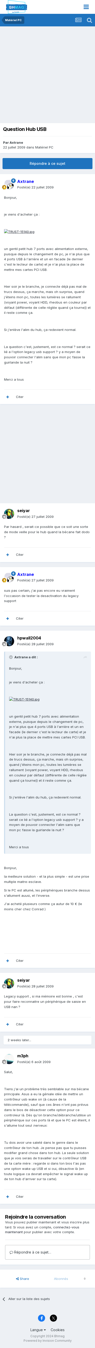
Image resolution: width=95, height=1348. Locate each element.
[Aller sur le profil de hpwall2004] (9, 641)
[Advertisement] (47, 76)
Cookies (58, 1330)
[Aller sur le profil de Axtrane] (9, 184)
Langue (37, 1330)
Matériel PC (44, 147)
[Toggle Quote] (11, 657)
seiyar (23, 510)
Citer (20, 397)
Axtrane (16, 142)
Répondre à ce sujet (47, 163)
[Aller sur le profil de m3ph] (9, 1059)
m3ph (22, 1055)
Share (24, 1279)
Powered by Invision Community (48, 1340)
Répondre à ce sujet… (32, 1252)
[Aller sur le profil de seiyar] (9, 514)
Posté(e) (35, 187)
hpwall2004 (29, 637)
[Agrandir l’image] (19, 231)
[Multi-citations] (7, 397)
